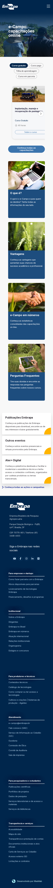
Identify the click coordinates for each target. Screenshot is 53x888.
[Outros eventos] (26, 445)
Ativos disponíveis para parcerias (24, 584)
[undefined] (40, 113)
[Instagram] (26, 558)
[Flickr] (38, 558)
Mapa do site (15, 834)
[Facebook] (20, 558)
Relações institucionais (19, 641)
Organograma (15, 645)
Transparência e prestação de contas (26, 839)
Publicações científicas (19, 786)
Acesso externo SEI (18, 856)
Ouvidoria (13, 740)
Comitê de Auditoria (18, 750)
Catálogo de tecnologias (20, 687)
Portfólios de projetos (19, 791)
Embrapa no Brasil (17, 626)
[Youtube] (14, 558)
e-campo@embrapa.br (19, 723)
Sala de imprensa (16, 755)
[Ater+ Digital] (26, 470)
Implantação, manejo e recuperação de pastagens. (29, 110)
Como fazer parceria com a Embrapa (26, 579)
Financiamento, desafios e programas (26, 597)
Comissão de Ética (17, 745)
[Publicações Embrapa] (26, 423)
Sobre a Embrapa (17, 617)
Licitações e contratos (19, 861)
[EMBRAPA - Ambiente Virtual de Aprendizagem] (10, 7)
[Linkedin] (32, 558)
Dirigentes (13, 622)
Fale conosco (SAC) (18, 728)
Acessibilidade (15, 829)
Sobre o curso (30, 132)
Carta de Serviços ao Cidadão (22, 851)
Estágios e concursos (19, 650)
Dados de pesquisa (18, 796)
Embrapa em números (19, 631)
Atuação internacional (19, 636)
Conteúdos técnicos (18, 682)
